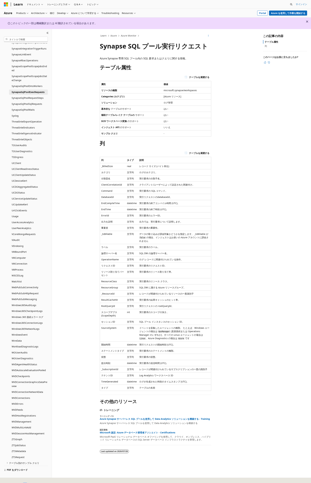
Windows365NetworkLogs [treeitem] (26, 328)
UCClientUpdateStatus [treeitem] (24, 174)
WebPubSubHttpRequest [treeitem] (25, 293)
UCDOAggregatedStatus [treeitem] (25, 186)
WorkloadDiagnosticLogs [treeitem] (25, 346)
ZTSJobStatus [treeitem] (19, 445)
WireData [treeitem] (17, 340)
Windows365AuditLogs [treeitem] (24, 305)
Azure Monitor (128, 35)
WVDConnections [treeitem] (21, 397)
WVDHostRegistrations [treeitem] (24, 415)
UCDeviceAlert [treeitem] (19, 180)
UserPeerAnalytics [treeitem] (21, 228)
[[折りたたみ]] (47, 33)
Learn (103, 35)
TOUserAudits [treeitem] (19, 145)
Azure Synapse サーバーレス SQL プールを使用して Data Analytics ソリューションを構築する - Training (155, 418)
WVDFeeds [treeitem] (17, 409)
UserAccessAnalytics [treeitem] (23, 222)
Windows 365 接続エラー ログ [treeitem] (27, 317)
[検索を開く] (291, 4)
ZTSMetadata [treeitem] (19, 451)
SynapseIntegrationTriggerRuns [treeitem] (29, 48)
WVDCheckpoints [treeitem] (21, 376)
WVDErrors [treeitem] (17, 403)
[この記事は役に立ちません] (269, 62)
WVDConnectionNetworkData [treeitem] (27, 391)
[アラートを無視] (307, 21)
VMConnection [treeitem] (19, 263)
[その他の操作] (208, 35)
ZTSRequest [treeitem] (18, 457)
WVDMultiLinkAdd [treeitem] (21, 427)
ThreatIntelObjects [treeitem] (22, 139)
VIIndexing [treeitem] (17, 246)
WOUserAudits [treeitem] (20, 352)
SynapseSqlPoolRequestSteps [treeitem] (28, 97)
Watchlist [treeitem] (17, 281)
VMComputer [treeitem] (19, 257)
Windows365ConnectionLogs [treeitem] (27, 322)
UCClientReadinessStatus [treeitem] (25, 168)
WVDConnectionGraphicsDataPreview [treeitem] (29, 384)
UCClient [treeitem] (16, 163)
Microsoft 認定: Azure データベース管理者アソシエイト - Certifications (137, 432)
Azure (113, 35)
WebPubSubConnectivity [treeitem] (25, 287)
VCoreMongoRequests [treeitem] (24, 234)
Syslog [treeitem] (15, 115)
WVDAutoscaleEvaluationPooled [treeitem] (29, 370)
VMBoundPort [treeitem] (19, 251)
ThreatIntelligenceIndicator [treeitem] (27, 133)
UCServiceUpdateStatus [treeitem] (24, 198)
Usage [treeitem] (15, 216)
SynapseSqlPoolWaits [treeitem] (23, 109)
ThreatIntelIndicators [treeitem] (23, 127)
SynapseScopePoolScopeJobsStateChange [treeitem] (29, 78)
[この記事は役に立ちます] (265, 62)
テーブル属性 (271, 41)
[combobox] (26, 39)
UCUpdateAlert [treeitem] (20, 204)
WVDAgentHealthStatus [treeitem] (24, 364)
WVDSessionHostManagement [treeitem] (28, 433)
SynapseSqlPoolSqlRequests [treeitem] (27, 103)
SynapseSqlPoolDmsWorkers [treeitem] (27, 86)
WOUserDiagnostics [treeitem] (22, 358)
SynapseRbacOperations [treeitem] (25, 60)
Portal (262, 13)
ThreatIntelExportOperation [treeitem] (27, 121)
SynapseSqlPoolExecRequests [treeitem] (28, 92)
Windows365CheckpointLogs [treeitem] (27, 311)
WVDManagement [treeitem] (21, 421)
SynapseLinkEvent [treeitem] (21, 54)
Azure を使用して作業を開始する (288, 13)
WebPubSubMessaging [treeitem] (24, 299)
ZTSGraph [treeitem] (17, 439)
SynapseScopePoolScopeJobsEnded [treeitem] (29, 68)
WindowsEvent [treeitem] (20, 334)
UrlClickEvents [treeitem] (19, 210)
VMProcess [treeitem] (17, 269)
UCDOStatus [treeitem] (18, 192)
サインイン (301, 4)
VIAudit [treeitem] (16, 240)
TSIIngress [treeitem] (17, 157)
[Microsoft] (6, 4)
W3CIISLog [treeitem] (17, 275)
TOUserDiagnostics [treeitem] (22, 151)
